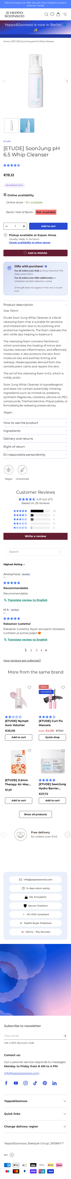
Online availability (20, 195)
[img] (11, 583)
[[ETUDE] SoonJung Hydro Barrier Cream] (52, 761)
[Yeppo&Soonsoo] (35, 980)
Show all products (35, 814)
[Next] (67, 81)
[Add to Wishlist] (29, 687)
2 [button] (31, 650)
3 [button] (36, 650)
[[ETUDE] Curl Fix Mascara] (52, 698)
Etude (7, 141)
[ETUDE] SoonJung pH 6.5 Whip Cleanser (33, 41)
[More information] (45, 266)
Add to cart (48, 226)
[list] (35, 81)
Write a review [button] (35, 536)
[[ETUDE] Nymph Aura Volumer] (19, 698)
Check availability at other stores (29, 242)
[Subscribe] (62, 1036)
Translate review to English (27, 600)
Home (6, 41)
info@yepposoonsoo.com (21, 1073)
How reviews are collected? (22, 660)
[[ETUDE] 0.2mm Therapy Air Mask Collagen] (19, 761)
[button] (57, 14)
